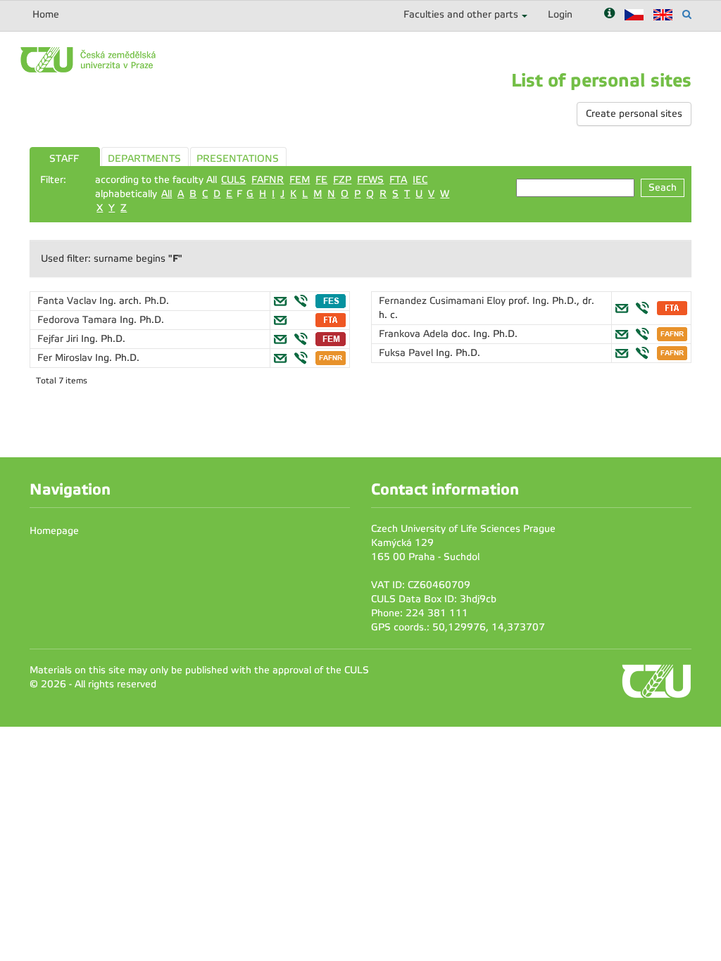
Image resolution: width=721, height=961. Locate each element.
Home (45, 14)
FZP (342, 179)
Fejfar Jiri (59, 338)
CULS (233, 179)
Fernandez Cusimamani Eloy (443, 300)
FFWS (370, 179)
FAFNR (267, 179)
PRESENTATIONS (237, 158)
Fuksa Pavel (407, 353)
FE (321, 179)
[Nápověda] (609, 14)
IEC (420, 179)
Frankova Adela (415, 334)
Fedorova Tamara (78, 319)
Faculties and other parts (460, 14)
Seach (662, 187)
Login (560, 14)
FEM (299, 179)
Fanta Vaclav (68, 300)
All (166, 194)
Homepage (54, 531)
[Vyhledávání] (686, 14)
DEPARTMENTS (144, 158)
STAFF (64, 158)
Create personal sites (634, 113)
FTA (398, 179)
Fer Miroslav (66, 357)
